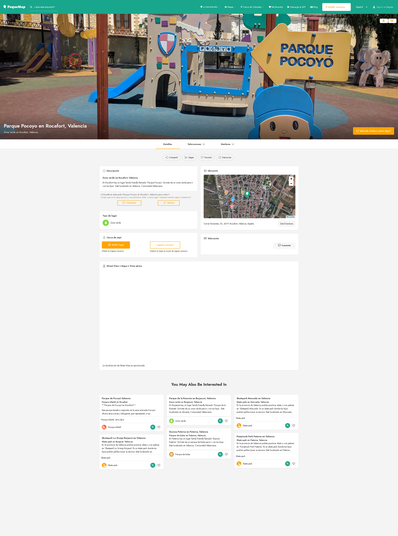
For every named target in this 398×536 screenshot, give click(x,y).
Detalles (167, 144)
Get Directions (286, 223)
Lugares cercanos (165, 244)
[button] (249, 196)
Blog (315, 7)
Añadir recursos (336, 7)
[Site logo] (14, 6)
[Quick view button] (152, 427)
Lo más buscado (209, 6)
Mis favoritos (277, 7)
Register (389, 7)
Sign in (380, 7)
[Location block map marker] (247, 194)
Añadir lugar (118, 244)
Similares (227, 144)
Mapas (230, 7)
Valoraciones (196, 144)
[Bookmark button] (158, 427)
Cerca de (252, 7)
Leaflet (291, 216)
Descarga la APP (298, 7)
